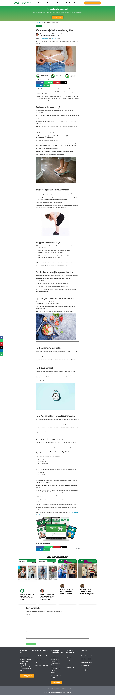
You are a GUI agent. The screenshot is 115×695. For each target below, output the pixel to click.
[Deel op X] (1, 347)
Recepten (68, 664)
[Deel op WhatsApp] (1, 340)
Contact (76, 3)
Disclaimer (56, 688)
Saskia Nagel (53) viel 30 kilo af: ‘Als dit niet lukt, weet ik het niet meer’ (66, 591)
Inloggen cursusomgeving (41, 665)
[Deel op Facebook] (1, 337)
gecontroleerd (45, 38)
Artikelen (49, 3)
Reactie (28, 614)
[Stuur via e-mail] (1, 354)
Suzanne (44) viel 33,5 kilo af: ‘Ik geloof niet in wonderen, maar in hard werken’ (27, 597)
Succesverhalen (70, 667)
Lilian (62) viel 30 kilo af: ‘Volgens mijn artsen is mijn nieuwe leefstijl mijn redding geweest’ (87, 592)
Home (37, 22)
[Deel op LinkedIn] (1, 350)
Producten (41, 3)
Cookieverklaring (49, 688)
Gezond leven (41, 22)
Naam (28, 632)
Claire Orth (53, 38)
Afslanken (68, 657)
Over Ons (68, 3)
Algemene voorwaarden (66, 688)
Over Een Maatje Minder (41, 656)
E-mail (28, 637)
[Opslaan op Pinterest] (1, 344)
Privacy (59, 688)
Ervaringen (60, 3)
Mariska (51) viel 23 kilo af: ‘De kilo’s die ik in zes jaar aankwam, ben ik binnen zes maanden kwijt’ (47, 597)
